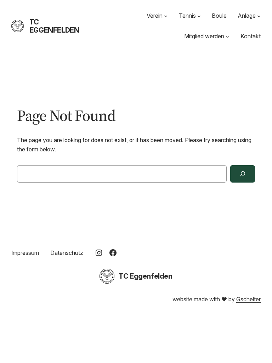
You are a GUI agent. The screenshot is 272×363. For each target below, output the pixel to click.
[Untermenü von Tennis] (199, 16)
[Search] (242, 174)
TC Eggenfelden (54, 26)
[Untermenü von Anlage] (259, 16)
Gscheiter (248, 299)
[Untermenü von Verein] (166, 16)
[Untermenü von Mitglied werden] (227, 36)
